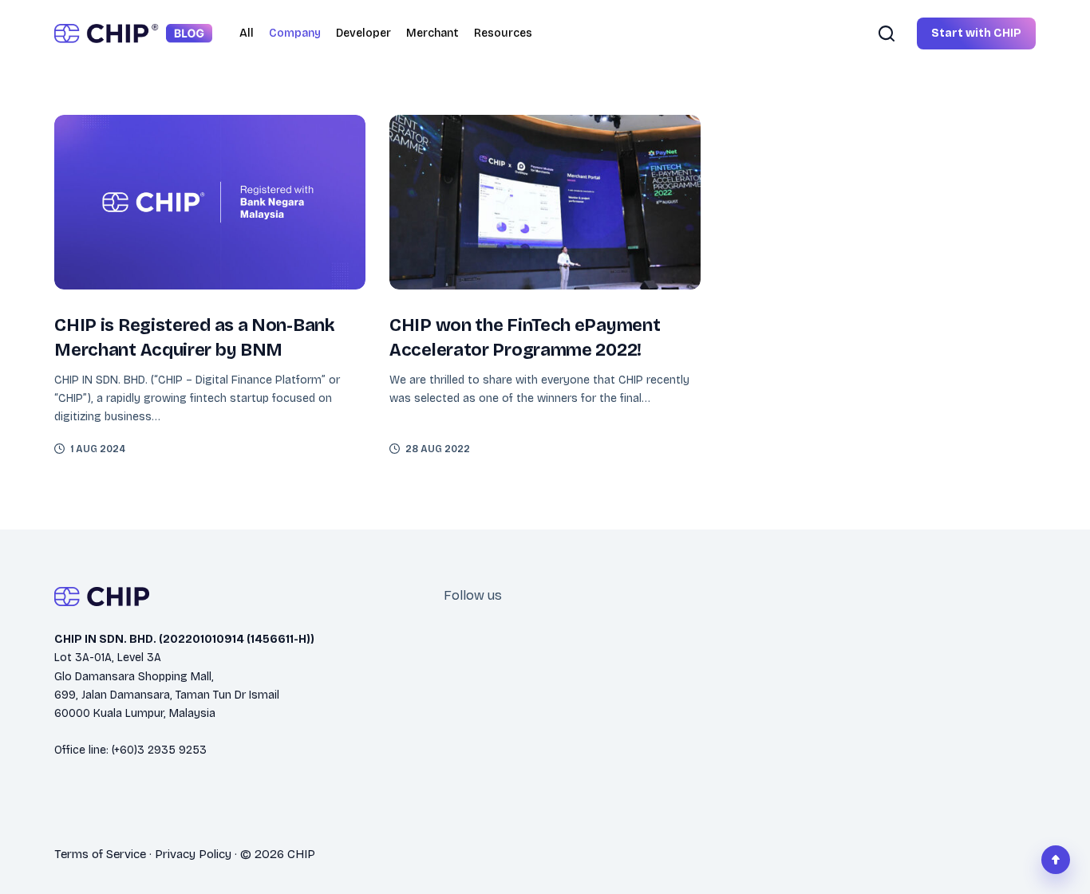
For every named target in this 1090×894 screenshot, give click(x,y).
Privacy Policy (193, 854)
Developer (363, 33)
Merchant (432, 33)
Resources (503, 33)
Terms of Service (100, 854)
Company (295, 33)
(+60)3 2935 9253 (159, 750)
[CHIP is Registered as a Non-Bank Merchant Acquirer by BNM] (209, 202)
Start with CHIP (976, 33)
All (246, 33)
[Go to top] (1055, 859)
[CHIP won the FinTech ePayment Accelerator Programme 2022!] (545, 202)
